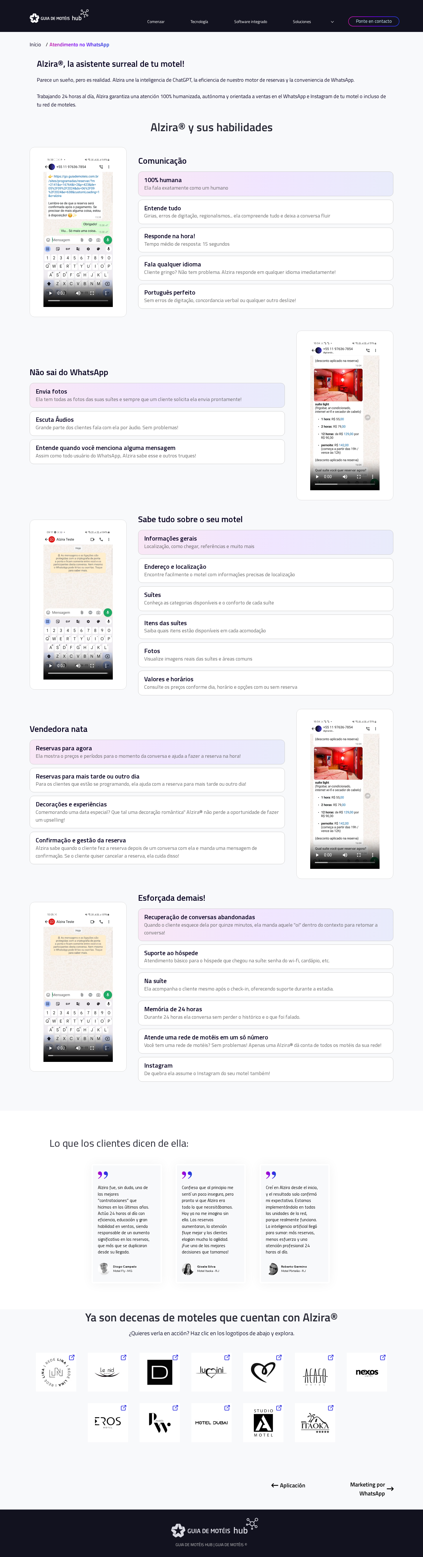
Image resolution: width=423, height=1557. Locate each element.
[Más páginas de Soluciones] (332, 21)
